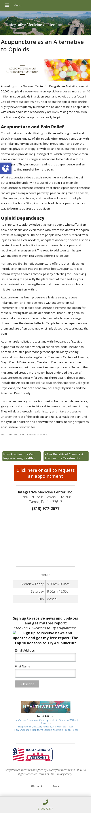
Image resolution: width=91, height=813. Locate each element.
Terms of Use (46, 774)
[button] (5, 168)
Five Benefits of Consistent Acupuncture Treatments (63, 456)
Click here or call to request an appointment (46, 473)
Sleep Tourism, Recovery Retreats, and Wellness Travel (45, 726)
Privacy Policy (64, 774)
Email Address (25, 650)
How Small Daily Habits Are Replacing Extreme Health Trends (46, 729)
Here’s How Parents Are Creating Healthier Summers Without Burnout (46, 722)
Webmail (36, 786)
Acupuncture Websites (18, 770)
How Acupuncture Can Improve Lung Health (19, 456)
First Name (22, 666)
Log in (56, 786)
